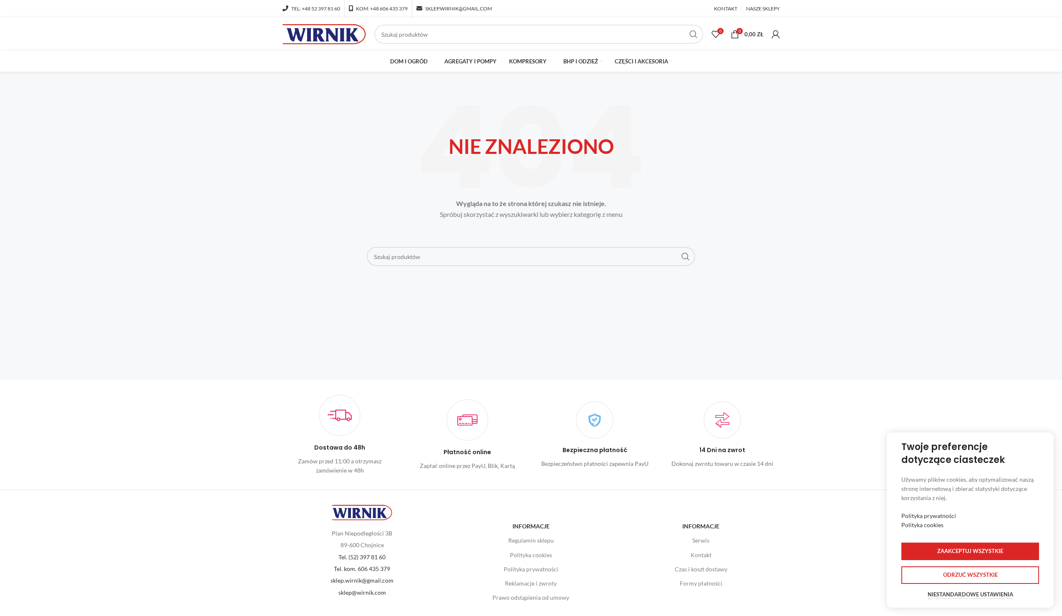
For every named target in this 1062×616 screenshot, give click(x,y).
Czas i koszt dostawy (701, 569)
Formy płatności (701, 583)
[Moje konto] (775, 34)
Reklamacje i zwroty (531, 583)
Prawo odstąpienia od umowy (530, 597)
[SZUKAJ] (693, 34)
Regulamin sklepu (531, 540)
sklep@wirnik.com (362, 592)
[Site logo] (324, 33)
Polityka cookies (531, 554)
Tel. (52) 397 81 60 (362, 557)
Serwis (700, 540)
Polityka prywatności (531, 569)
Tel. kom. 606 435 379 (362, 568)
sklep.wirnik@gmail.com (362, 580)
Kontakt (701, 554)
